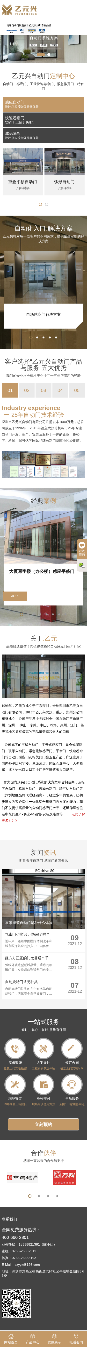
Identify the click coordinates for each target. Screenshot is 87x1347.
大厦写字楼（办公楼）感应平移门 (41, 571)
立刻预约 (43, 1124)
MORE (15, 596)
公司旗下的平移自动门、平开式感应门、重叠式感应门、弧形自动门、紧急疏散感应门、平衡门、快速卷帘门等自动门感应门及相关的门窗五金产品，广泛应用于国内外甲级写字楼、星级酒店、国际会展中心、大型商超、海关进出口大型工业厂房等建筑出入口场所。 (42, 757)
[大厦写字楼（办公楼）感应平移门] (43, 513)
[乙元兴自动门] (4, 738)
